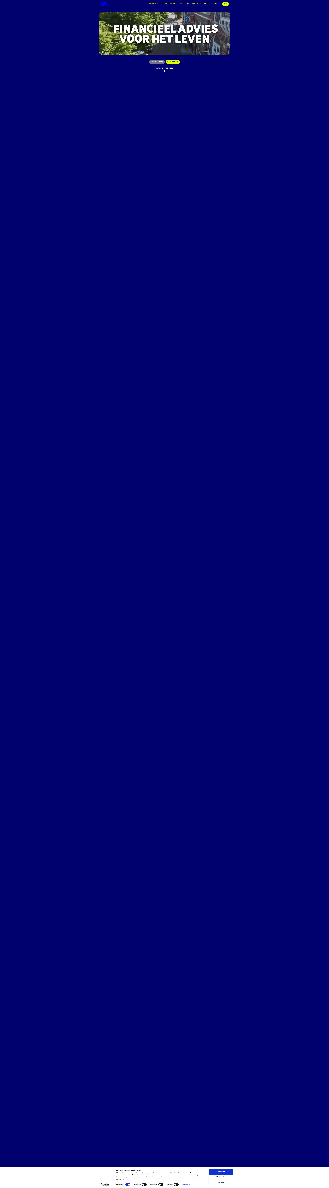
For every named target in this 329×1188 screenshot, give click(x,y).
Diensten (164, 4)
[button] (164, 4)
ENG (215, 4)
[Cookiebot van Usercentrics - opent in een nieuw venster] (105, 1184)
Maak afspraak (172, 62)
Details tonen (186, 1184)
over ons (173, 4)
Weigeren (221, 1182)
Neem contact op (157, 62)
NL (212, 4)
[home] (104, 3)
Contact (203, 4)
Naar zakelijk (154, 4)
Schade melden (184, 4)
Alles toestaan (221, 1171)
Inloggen (195, 4)
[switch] (144, 1184)
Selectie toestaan (221, 1177)
